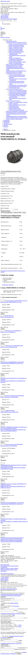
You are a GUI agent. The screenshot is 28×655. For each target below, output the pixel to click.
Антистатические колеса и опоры (17, 61)
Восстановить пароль (6, 621)
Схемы (24, 212)
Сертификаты (4, 567)
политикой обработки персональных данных (12, 594)
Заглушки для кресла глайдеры (16, 81)
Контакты (5, 126)
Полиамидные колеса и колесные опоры (16, 112)
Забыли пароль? (14, 603)
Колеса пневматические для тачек (17, 104)
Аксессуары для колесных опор (14, 89)
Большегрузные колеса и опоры (14, 72)
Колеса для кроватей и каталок (16, 46)
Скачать (20, 625)
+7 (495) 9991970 (5, 15)
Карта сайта (3, 571)
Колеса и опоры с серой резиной (14, 119)
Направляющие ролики (15, 108)
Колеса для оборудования (12, 100)
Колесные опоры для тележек (16, 45)
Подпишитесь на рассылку (7, 573)
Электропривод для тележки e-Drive (18, 85)
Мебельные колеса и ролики (16, 49)
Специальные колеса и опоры (13, 73)
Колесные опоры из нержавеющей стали (16, 70)
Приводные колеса (13, 106)
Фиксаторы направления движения (18, 93)
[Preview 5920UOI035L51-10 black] (11, 171)
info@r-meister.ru (5, 17)
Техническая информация (6, 212)
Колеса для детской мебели (15, 50)
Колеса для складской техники (16, 110)
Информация (6, 121)
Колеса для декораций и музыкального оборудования (16, 58)
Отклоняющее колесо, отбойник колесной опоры (17, 96)
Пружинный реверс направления (17, 94)
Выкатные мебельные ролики (16, 51)
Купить (2, 313)
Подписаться (10, 637)
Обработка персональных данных (9, 569)
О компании (6, 120)
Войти (2, 604)
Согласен (3, 597)
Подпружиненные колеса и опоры (17, 86)
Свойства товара (17, 212)
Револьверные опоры (14, 87)
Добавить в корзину (5, 211)
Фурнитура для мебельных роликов (18, 90)
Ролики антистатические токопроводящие (15, 53)
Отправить (19, 653)
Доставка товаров (7, 124)
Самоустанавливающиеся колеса (17, 74)
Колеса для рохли (13, 103)
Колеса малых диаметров (15, 60)
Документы (6, 122)
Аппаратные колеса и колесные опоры (15, 42)
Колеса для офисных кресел (16, 47)
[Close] (14, 598)
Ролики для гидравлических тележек (18, 102)
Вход (14, 615)
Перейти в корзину (5, 37)
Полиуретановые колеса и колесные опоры (16, 117)
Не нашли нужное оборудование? (9, 18)
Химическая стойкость (7, 284)
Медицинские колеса (11, 41)
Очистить (3, 33)
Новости (5, 125)
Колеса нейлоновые (14, 107)
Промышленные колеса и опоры (14, 65)
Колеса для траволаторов (15, 63)
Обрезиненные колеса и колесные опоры (16, 116)
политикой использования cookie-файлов (11, 595)
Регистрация (16, 606)
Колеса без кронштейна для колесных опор (16, 111)
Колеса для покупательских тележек (18, 43)
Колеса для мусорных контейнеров (14, 64)
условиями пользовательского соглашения (11, 613)
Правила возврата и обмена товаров (9, 568)
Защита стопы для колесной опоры (17, 91)
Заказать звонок (4, 578)
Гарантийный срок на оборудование (9, 565)
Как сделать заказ (5, 564)
